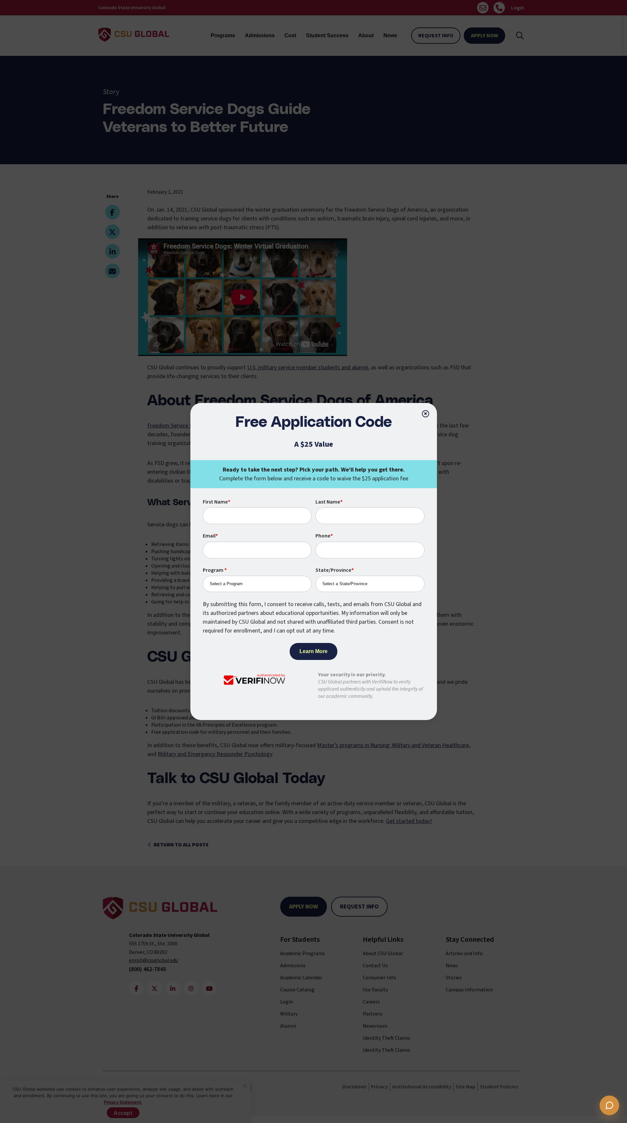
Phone (324, 535)
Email (210, 535)
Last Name (329, 501)
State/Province (334, 570)
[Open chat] (609, 1105)
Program (215, 570)
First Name (216, 501)
